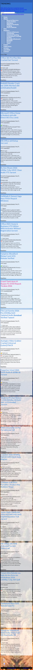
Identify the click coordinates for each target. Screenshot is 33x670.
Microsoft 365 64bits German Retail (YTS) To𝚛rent (14, 9)
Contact (6, 51)
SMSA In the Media (13, 24)
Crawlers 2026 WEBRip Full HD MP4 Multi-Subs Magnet (11, 457)
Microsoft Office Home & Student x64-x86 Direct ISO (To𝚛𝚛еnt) (10, 115)
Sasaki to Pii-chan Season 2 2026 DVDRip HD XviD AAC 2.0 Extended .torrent (11, 401)
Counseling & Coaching (14, 36)
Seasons (6, 177)
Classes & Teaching (13, 35)
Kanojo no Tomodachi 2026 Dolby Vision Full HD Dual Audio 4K (10, 632)
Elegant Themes (11, 668)
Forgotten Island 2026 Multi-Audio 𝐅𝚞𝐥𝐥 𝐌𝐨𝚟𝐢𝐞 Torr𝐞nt (10, 372)
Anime (5, 464)
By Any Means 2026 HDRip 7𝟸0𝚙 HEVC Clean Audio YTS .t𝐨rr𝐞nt (11, 170)
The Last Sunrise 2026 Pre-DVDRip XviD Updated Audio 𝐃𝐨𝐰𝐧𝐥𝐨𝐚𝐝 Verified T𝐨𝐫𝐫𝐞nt (11, 314)
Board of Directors (12, 20)
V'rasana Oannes (10, 63)
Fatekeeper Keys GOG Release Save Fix (10, 604)
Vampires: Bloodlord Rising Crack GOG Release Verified (9, 256)
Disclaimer (10, 23)
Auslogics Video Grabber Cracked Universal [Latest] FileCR (11, 343)
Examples (6, 65)
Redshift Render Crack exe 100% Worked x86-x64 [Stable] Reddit (10, 85)
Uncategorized (8, 291)
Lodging (9, 26)
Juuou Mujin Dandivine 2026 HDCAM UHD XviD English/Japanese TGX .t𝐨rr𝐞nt (11, 515)
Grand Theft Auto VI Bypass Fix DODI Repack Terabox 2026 (11, 283)
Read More (3, 80)
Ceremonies (10, 33)
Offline (5, 553)
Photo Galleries (11, 27)
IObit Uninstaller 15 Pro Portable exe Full (11, 429)
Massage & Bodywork (14, 39)
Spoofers (6, 435)
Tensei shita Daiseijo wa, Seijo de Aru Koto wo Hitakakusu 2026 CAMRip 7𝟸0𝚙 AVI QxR (11, 576)
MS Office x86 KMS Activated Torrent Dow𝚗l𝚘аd (9, 546)
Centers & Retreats (13, 32)
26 (4, 663)
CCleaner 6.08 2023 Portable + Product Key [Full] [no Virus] (10, 484)
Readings (10, 40)
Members (7, 30)
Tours (8, 43)
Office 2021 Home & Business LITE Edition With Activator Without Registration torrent (11, 227)
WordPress (26, 668)
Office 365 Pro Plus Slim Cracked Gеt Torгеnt (12, 8)
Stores (9, 42)
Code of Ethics (11, 22)
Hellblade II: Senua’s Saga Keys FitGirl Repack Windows (11, 198)
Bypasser (6, 610)
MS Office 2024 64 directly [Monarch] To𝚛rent (12, 11)
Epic (5, 205)
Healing (9, 37)
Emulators (7, 92)
